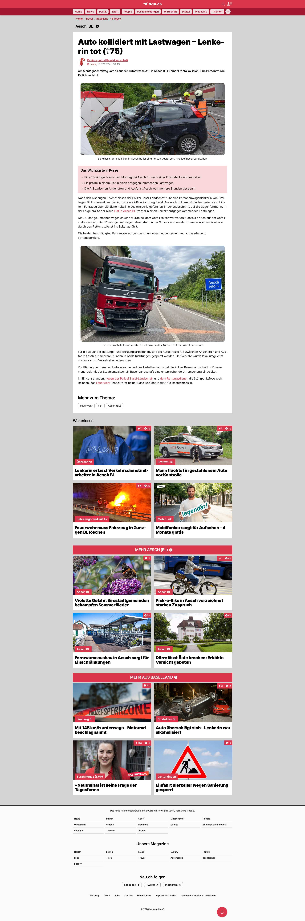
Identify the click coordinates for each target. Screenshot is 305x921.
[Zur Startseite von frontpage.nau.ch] (152, 3)
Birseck (116, 18)
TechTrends (209, 857)
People (206, 818)
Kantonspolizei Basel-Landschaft (107, 60)
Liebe (141, 851)
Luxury (174, 851)
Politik (109, 818)
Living (109, 851)
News (77, 818)
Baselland (102, 18)
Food (77, 857)
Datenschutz (144, 895)
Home (79, 18)
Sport (141, 818)
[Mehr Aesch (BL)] (152, 549)
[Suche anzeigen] (223, 4)
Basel (89, 18)
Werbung (94, 895)
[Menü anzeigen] (229, 4)
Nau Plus (143, 824)
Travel (141, 857)
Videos (110, 824)
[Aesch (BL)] (152, 26)
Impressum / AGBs (166, 895)
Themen (110, 830)
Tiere (109, 857)
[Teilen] (222, 912)
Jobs (117, 895)
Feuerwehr (103, 382)
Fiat (116, 211)
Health (77, 851)
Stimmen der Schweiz (214, 824)
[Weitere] (228, 11)
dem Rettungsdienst (173, 378)
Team (107, 895)
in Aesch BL (128, 211)
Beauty (78, 863)
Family (206, 851)
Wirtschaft (80, 824)
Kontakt (128, 895)
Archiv (142, 830)
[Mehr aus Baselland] (152, 677)
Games (174, 824)
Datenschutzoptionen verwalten (198, 895)
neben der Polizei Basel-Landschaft (129, 378)
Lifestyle (78, 830)
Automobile (177, 857)
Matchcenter (177, 818)
